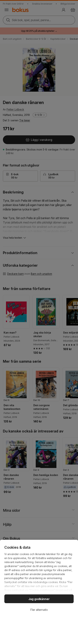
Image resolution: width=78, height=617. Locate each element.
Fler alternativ (39, 610)
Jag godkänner (39, 599)
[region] (39, 578)
